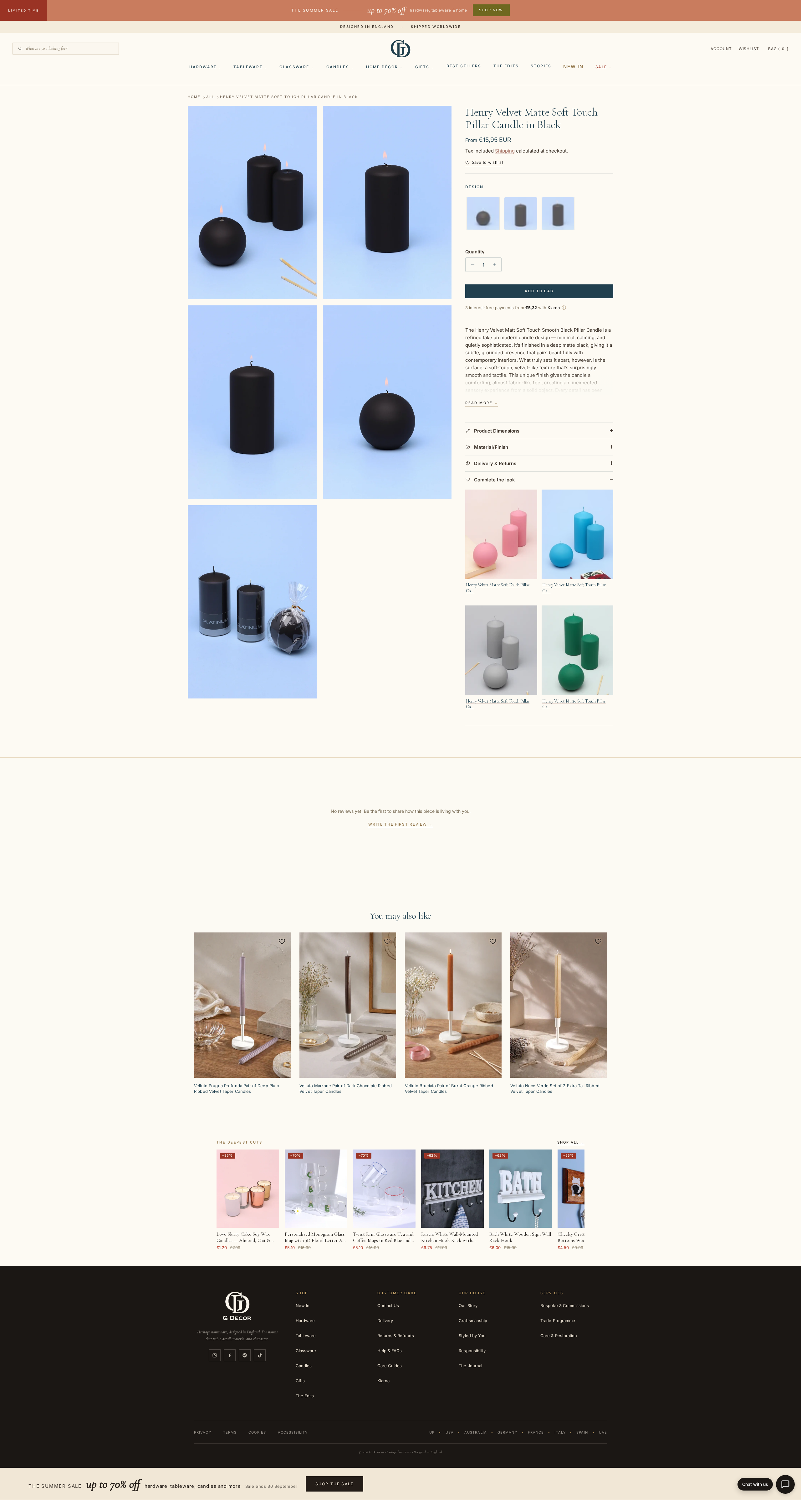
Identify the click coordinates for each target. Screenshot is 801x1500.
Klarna (383, 1380)
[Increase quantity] (495, 265)
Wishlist (749, 48)
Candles (337, 67)
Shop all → (570, 1142)
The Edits (506, 66)
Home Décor (382, 67)
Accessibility (293, 1432)
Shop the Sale (334, 1484)
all (210, 97)
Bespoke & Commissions (564, 1305)
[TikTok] (260, 1355)
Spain (582, 1432)
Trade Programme (557, 1320)
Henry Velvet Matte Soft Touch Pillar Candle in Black (289, 97)
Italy (560, 1432)
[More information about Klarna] (564, 307)
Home (194, 97)
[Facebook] (230, 1355)
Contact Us (388, 1305)
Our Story (468, 1305)
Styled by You (472, 1335)
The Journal (470, 1365)
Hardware (203, 67)
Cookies (257, 1432)
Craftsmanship (473, 1320)
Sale (601, 67)
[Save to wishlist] (282, 941)
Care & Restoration (558, 1335)
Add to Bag (539, 291)
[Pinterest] (245, 1355)
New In (573, 67)
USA (450, 1432)
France (536, 1432)
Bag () (778, 48)
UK (432, 1432)
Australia (475, 1432)
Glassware (294, 67)
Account (721, 48)
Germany (507, 1432)
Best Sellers (464, 66)
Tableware (247, 67)
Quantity (475, 252)
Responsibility (472, 1350)
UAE (603, 1432)
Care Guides (389, 1365)
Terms (230, 1432)
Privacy (202, 1432)
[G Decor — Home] (400, 48)
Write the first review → (400, 824)
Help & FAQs (389, 1350)
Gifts (422, 67)
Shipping (505, 151)
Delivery (385, 1320)
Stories (541, 66)
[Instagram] (215, 1355)
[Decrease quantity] (471, 265)
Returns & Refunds (395, 1335)
